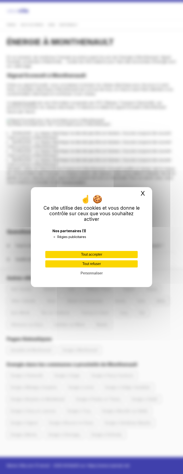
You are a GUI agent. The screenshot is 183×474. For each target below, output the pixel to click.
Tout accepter (91, 254)
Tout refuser (91, 264)
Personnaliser (92, 273)
